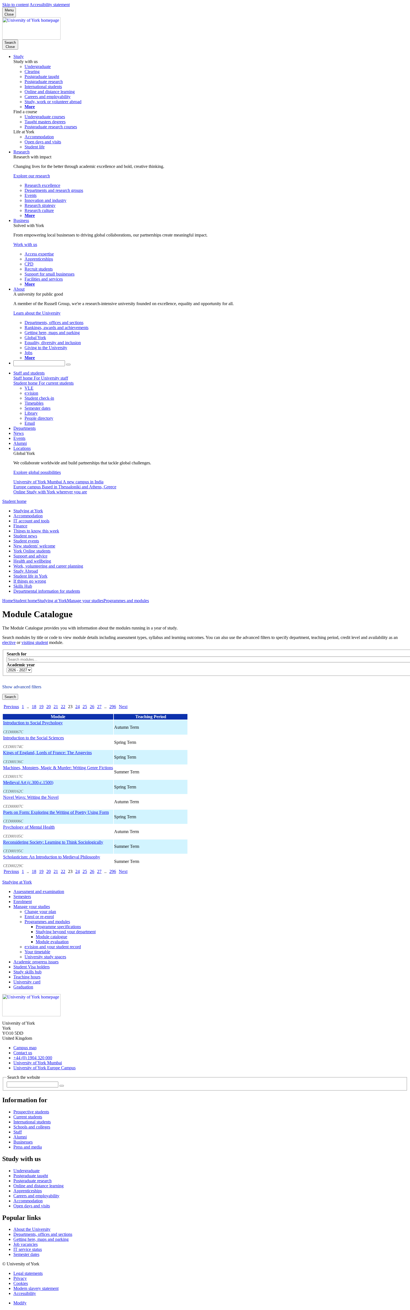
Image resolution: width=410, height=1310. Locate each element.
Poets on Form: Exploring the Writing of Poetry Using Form (56, 812)
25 (85, 706)
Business (21, 220)
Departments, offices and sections (42, 1234)
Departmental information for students (46, 591)
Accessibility (24, 1293)
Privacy (20, 1278)
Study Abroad (25, 571)
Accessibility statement (50, 4)
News (18, 433)
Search (10, 697)
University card (26, 982)
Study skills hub (27, 971)
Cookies (20, 1283)
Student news (25, 536)
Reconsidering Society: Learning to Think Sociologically (53, 842)
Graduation (23, 987)
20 (48, 706)
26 (92, 706)
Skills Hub (22, 586)
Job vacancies (25, 1244)
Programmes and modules (126, 600)
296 (112, 706)
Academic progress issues (36, 961)
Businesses (23, 1142)
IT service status (27, 1249)
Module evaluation (52, 941)
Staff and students (29, 373)
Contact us (22, 1052)
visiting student (34, 642)
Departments (24, 428)
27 (99, 706)
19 (41, 706)
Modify (19, 1303)
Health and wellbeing (32, 561)
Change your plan (40, 911)
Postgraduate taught (30, 1175)
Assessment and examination (38, 891)
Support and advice (30, 556)
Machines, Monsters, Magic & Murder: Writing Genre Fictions (58, 767)
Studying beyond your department (66, 931)
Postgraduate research (32, 1180)
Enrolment (22, 901)
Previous (11, 706)
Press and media (27, 1147)
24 (77, 706)
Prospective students (31, 1111)
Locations (22, 448)
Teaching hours (26, 976)
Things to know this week (36, 531)
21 (56, 706)
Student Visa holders (31, 966)
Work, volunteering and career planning (48, 566)
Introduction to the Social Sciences (33, 737)
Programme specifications (58, 926)
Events (19, 438)
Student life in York (30, 576)
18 (34, 706)
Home (7, 600)
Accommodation (28, 515)
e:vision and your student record (53, 946)
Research (21, 151)
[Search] (68, 364)
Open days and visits (31, 1205)
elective (9, 642)
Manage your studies (85, 600)
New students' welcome (34, 546)
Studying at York (28, 510)
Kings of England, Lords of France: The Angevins (47, 752)
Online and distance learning (38, 1185)
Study (18, 56)
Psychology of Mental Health (29, 827)
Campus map (25, 1047)
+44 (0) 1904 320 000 (32, 1057)
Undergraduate (26, 1170)
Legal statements (28, 1273)
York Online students (31, 551)
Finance (20, 525)
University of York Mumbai (37, 1062)
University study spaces (45, 956)
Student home (14, 501)
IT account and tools (31, 520)
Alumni (20, 443)
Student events (26, 541)
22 (63, 706)
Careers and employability (36, 1195)
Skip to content (15, 4)
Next (123, 706)
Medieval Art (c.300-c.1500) (28, 782)
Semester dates (26, 1254)
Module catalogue (51, 936)
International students (32, 1122)
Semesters (22, 896)
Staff (17, 1132)
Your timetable (37, 951)
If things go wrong (29, 581)
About (19, 289)
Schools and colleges (31, 1127)
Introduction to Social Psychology (33, 722)
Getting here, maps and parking (41, 1239)
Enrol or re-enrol (39, 916)
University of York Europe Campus (44, 1067)
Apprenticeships (27, 1190)
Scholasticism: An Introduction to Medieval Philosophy (51, 857)
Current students (27, 1116)
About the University (31, 1229)
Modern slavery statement (36, 1288)
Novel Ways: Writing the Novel (31, 797)
